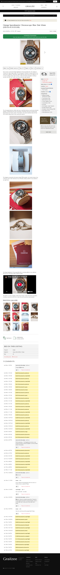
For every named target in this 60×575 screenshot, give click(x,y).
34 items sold (44, 80)
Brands (16, 7)
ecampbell (27, 536)
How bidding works (7, 356)
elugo (26, 431)
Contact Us (38, 565)
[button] (45, 52)
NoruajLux (27, 437)
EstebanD (27, 525)
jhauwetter (27, 434)
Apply (55, 1)
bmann (26, 389)
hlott (26, 467)
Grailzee (30, 6)
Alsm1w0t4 (46, 79)
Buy (46, 5)
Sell (42, 5)
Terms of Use (38, 561)
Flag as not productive (25, 369)
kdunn (26, 530)
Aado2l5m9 (27, 375)
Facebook (47, 561)
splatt (26, 519)
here (30, 20)
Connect (44, 7)
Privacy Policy (38, 559)
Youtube (46, 565)
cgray (26, 387)
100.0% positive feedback (47, 82)
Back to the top (8, 568)
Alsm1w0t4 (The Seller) (20, 365)
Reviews (28, 566)
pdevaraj (27, 373)
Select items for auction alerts (29, 15)
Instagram (47, 559)
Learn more (48, 132)
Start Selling (29, 565)
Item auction (15, 356)
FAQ (36, 563)
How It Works (16, 5)
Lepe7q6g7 (18, 489)
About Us (28, 559)
